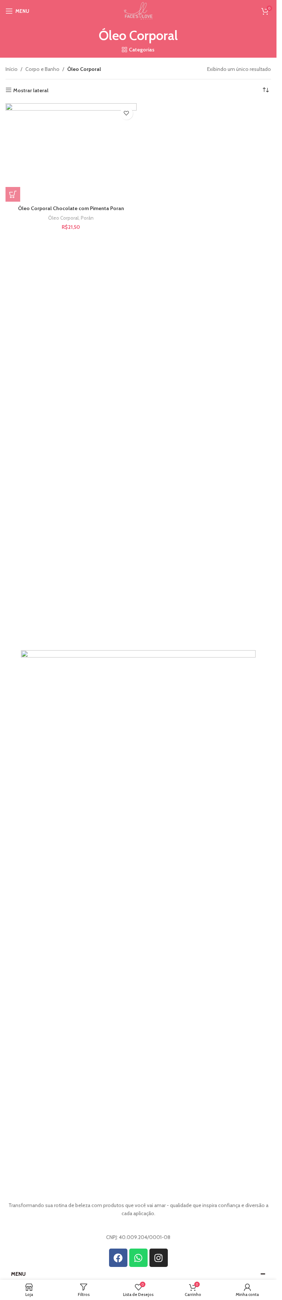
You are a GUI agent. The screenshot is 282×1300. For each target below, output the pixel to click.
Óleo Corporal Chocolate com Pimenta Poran (71, 208)
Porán (87, 218)
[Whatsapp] (138, 1258)
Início (12, 69)
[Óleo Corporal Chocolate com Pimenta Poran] (71, 152)
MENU (18, 1274)
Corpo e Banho (42, 69)
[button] (13, 194)
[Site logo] (138, 10)
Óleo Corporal (63, 218)
